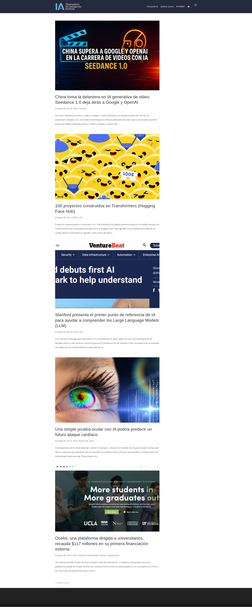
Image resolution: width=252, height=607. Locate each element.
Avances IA (83, 441)
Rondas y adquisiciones (109, 555)
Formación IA (152, 6)
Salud (91, 441)
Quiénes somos (167, 6)
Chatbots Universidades (89, 555)
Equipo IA (61, 108)
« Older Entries (62, 583)
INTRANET (180, 6)
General (82, 108)
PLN (81, 332)
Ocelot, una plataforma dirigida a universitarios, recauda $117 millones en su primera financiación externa (101, 543)
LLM (80, 217)
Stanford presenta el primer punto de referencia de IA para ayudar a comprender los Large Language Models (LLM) (107, 320)
